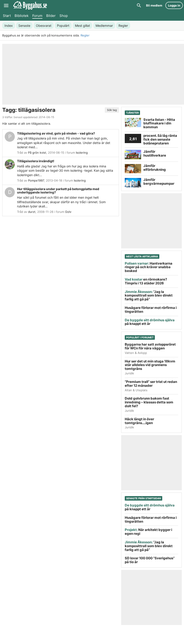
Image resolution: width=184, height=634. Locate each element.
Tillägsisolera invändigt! (35, 161)
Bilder (51, 15)
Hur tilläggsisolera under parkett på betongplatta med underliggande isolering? (58, 190)
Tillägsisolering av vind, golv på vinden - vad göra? (56, 133)
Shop (63, 15)
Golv (68, 212)
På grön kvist (37, 152)
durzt (31, 212)
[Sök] (138, 5)
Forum (37, 15)
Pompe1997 (36, 180)
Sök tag (112, 110)
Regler (85, 35)
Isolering (82, 152)
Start (7, 15)
